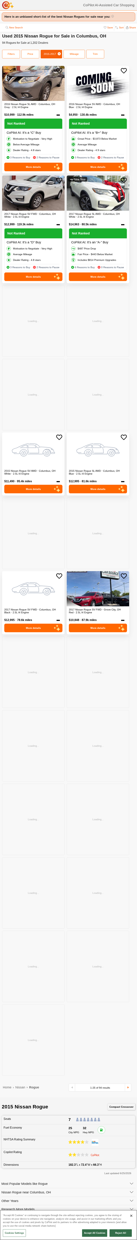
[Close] (131, 1216)
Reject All (120, 1233)
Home (7, 1087)
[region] (68, 1225)
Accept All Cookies (94, 1233)
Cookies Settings (14, 1233)
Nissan (20, 1087)
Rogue (34, 1087)
